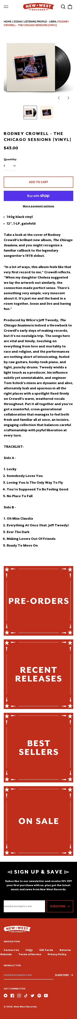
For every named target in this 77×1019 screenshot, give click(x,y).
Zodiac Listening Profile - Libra (34, 21)
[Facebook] (12, 995)
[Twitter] (32, 995)
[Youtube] (46, 995)
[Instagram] (19, 995)
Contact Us (11, 949)
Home (7, 21)
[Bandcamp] (5, 995)
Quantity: (10, 159)
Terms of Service (29, 954)
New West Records (25, 1006)
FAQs (29, 949)
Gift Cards (46, 949)
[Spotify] (39, 995)
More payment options (38, 206)
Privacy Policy (57, 954)
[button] (63, 6)
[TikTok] (26, 995)
